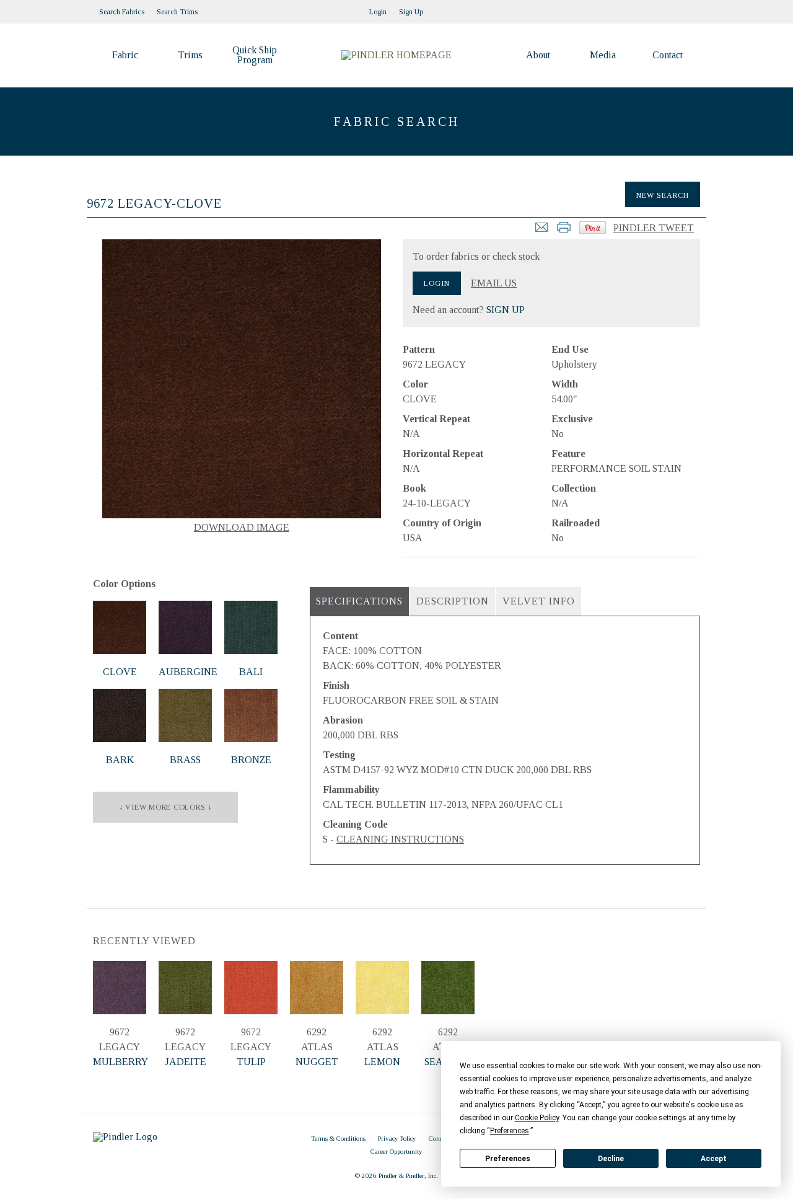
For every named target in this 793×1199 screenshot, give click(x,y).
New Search (662, 195)
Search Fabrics (121, 11)
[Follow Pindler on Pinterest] (669, 8)
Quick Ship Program (254, 55)
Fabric (125, 55)
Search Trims (177, 11)
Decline (611, 1158)
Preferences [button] (509, 1130)
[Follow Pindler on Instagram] (657, 8)
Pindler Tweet (653, 228)
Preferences (507, 1158)
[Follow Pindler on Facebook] (681, 8)
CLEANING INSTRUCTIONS (400, 839)
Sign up (411, 11)
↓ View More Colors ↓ (165, 807)
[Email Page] (541, 231)
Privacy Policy (397, 1138)
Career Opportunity (396, 1151)
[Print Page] (564, 231)
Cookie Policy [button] (537, 1117)
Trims (190, 55)
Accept (714, 1158)
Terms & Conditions (338, 1138)
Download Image (241, 527)
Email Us (494, 283)
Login (378, 11)
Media (603, 55)
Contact (667, 55)
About (538, 55)
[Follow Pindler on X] (694, 8)
